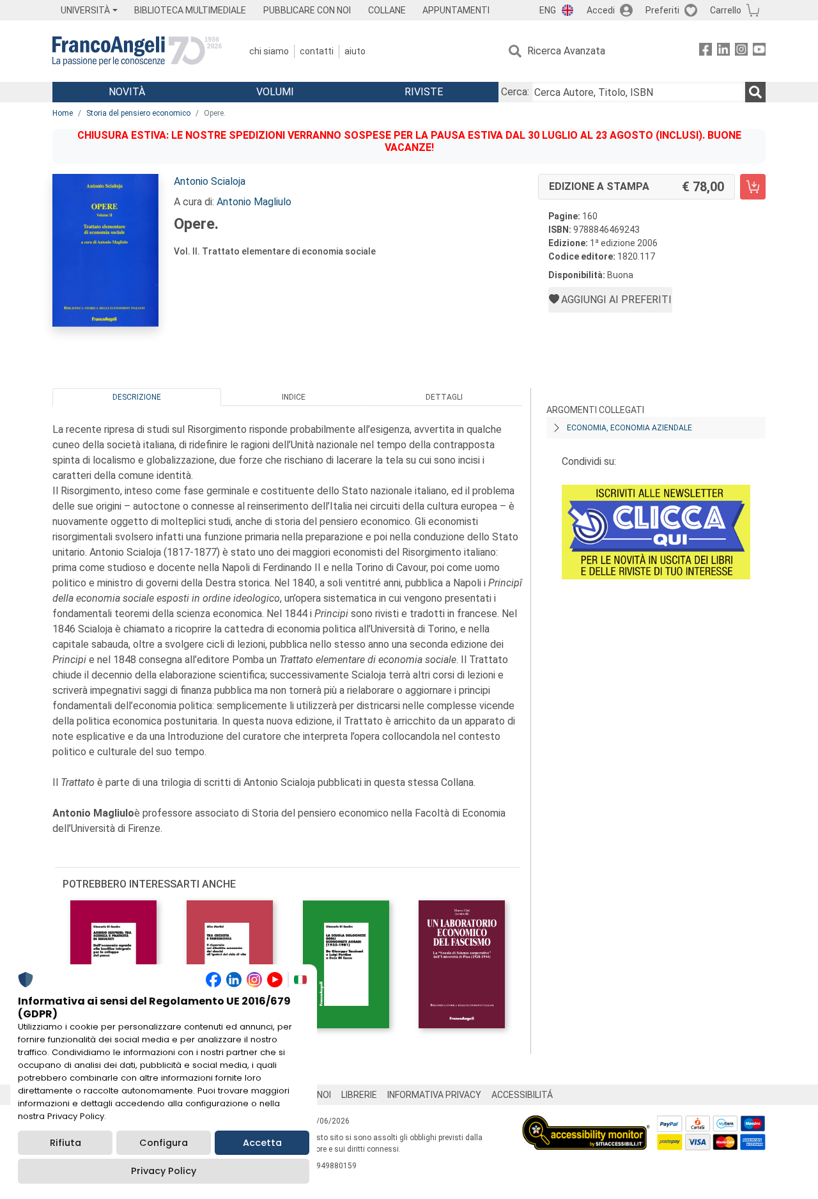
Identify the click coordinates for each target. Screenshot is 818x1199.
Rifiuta (65, 1142)
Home (62, 113)
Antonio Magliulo (254, 202)
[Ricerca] (755, 92)
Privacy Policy (163, 1170)
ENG (547, 10)
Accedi (601, 10)
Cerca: (515, 92)
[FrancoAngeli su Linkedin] (723, 51)
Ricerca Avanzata (566, 51)
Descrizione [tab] (136, 397)
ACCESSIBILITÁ (522, 1095)
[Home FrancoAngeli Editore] (137, 51)
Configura (163, 1142)
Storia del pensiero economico (138, 113)
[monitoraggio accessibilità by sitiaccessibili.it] (586, 1123)
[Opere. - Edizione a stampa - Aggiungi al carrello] (753, 187)
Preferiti (662, 10)
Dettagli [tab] (444, 397)
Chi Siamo (269, 51)
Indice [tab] (293, 397)
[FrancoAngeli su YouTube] (759, 51)
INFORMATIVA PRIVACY (434, 1095)
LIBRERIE (359, 1095)
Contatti (317, 51)
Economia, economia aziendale (629, 427)
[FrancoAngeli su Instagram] (741, 51)
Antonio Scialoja (209, 181)
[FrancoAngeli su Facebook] (705, 51)
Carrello (725, 10)
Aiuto (355, 51)
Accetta (262, 1142)
